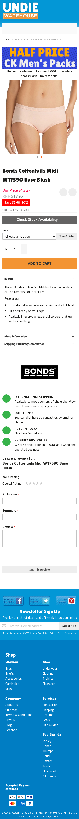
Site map (11, 709)
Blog (8, 724)
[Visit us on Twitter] (39, 596)
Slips (8, 688)
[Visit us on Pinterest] (66, 596)
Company (13, 698)
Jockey (47, 740)
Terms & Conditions (18, 714)
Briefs (9, 673)
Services (49, 698)
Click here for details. (29, 431)
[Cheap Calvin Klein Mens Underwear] (39, 48)
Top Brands (52, 734)
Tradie (47, 766)
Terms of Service (64, 633)
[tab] (39, 279)
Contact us (50, 704)
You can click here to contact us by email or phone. (44, 417)
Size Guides (50, 724)
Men (46, 662)
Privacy (10, 719)
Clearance (49, 683)
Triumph (48, 750)
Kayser (47, 760)
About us (11, 704)
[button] (34, 157)
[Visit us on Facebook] (13, 596)
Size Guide (66, 236)
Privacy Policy (48, 633)
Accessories (13, 678)
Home (5, 39)
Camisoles (12, 683)
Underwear (50, 668)
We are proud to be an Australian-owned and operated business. (45, 445)
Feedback (11, 729)
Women (11, 662)
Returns (48, 714)
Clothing (48, 673)
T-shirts (48, 678)
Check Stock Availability (38, 219)
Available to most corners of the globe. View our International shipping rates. (45, 401)
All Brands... (50, 776)
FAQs (46, 719)
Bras (8, 668)
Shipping (48, 709)
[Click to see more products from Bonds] (39, 372)
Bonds (47, 745)
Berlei (46, 755)
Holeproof (50, 771)
